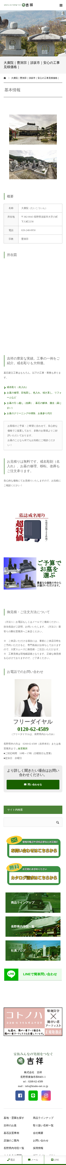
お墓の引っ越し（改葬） (20, 403)
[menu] (61, 5)
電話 (12, 1159)
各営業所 (22, 748)
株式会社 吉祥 (33, 1072)
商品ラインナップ (43, 1118)
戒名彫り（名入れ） (17, 387)
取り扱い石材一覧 (43, 1125)
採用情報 (38, 1148)
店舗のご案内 (11, 1140)
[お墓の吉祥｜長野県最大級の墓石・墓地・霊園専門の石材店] (18, 5)
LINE (56, 1159)
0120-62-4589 (33, 729)
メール (34, 1159)
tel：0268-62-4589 (33, 1081)
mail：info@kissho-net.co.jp (33, 1086)
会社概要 (38, 1133)
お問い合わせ (40, 1140)
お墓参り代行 (45, 413)
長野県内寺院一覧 (14, 1148)
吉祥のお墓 (10, 1125)
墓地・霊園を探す (14, 1118)
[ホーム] (5, 78)
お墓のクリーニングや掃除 (21, 413)
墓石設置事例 (11, 1133)
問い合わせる (35, 784)
